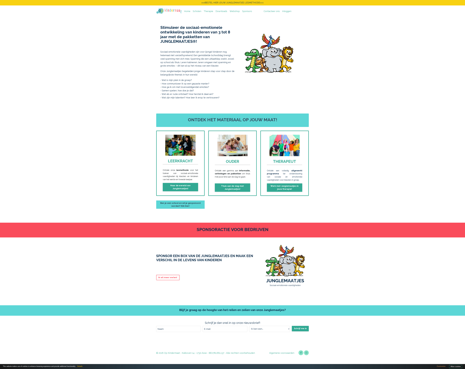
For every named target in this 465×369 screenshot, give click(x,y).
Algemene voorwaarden (281, 353)
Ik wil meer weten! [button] (167, 277)
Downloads (221, 11)
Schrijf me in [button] (300, 328)
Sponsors (247, 11)
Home (187, 11)
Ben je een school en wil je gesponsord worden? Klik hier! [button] (180, 204)
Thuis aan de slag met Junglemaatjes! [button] (232, 187)
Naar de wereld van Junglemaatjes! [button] (180, 187)
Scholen (197, 11)
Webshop (235, 11)
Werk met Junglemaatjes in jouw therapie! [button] (284, 187)
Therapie (208, 11)
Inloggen (286, 11)
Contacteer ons (272, 11)
